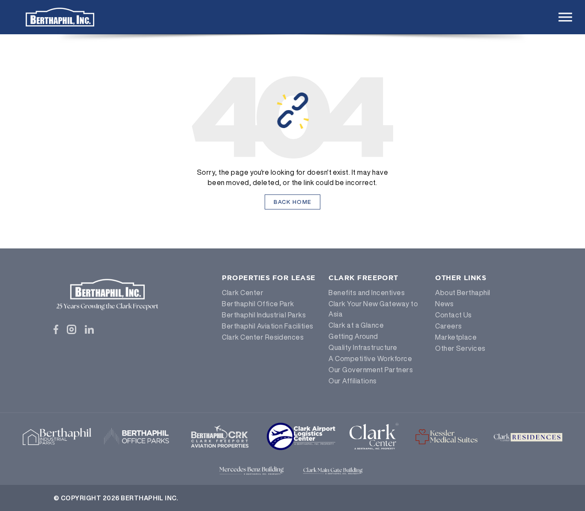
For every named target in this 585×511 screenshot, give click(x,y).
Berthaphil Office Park (258, 303)
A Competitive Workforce (370, 358)
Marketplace (456, 337)
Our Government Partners (370, 369)
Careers (448, 326)
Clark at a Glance (356, 325)
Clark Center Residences (263, 337)
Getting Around (353, 336)
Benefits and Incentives (366, 292)
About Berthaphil (462, 292)
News (444, 303)
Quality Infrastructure (362, 347)
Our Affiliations (352, 380)
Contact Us (453, 314)
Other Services (460, 348)
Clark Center (242, 292)
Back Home (293, 202)
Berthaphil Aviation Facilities (267, 326)
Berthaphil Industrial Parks (264, 314)
